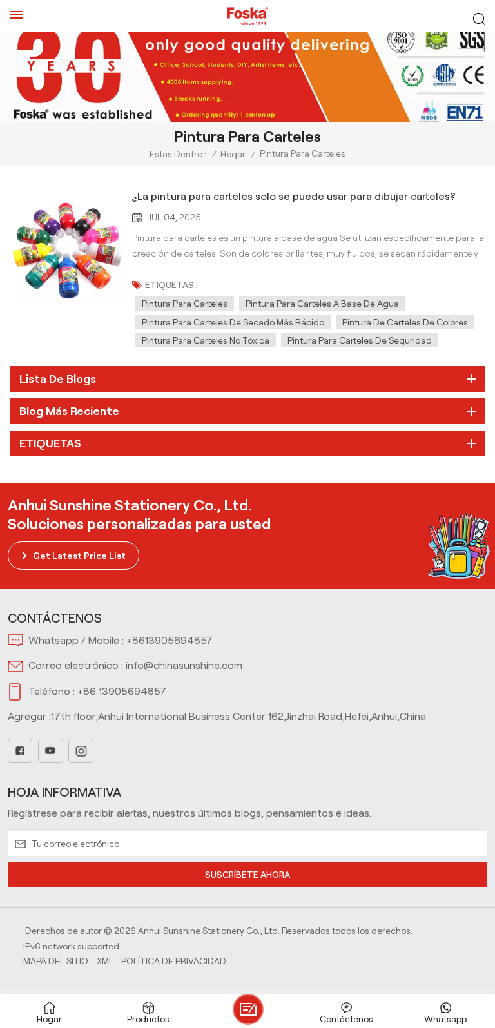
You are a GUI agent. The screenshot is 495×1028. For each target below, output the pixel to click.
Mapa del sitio (55, 961)
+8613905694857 (169, 640)
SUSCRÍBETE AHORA (247, 874)
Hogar (233, 154)
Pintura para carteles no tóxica (205, 340)
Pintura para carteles (185, 303)
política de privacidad (173, 961)
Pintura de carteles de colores (405, 322)
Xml (105, 961)
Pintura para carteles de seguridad (359, 340)
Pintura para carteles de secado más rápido (233, 322)
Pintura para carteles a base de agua (322, 303)
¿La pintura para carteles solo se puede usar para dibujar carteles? (294, 196)
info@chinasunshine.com (184, 665)
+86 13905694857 (121, 691)
